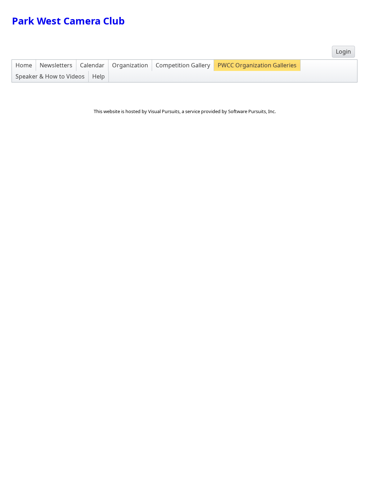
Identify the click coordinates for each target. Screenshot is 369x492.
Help (98, 76)
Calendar (92, 65)
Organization (130, 65)
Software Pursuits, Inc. (252, 111)
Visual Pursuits (163, 111)
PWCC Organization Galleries (257, 65)
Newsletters (56, 65)
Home (23, 65)
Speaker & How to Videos (50, 76)
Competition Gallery (183, 65)
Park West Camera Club (68, 20)
